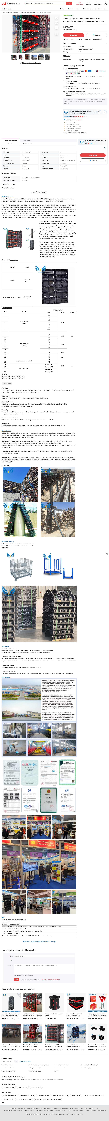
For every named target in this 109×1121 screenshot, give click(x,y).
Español (20, 1110)
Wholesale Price (57, 1108)
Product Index (84, 1108)
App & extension (87, 9)
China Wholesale (47, 1108)
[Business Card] (105, 148)
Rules (106, 9)
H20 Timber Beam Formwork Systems (38, 1065)
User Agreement (64, 1114)
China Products (21, 1108)
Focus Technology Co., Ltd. (43, 1114)
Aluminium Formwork (8, 1087)
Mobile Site (91, 1108)
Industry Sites (65, 1108)
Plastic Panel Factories (43, 1095)
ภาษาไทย (82, 1110)
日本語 (73, 1110)
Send (16, 979)
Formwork (39, 12)
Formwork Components (34, 1071)
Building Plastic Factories (9, 1095)
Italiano (46, 1110)
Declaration (72, 1114)
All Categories (7, 9)
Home (3, 12)
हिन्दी (77, 1110)
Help (78, 9)
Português (26, 1110)
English (14, 1110)
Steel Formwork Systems (61, 1065)
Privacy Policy (80, 1114)
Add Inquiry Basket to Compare (31, 63)
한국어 (68, 1110)
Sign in (105, 4)
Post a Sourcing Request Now (51, 979)
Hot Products (13, 1108)
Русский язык (39, 1110)
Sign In (65, 132)
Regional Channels (74, 1108)
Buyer (69, 9)
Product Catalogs (25, 1061)
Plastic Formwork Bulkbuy (54, 1099)
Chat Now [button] (98, 35)
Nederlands (57, 1110)
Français (32, 1110)
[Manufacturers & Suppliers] (11, 3)
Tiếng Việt (93, 1110)
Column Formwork (8, 1099)
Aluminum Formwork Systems (89, 1065)
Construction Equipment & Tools (27, 12)
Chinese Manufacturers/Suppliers (34, 1108)
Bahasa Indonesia (102, 1110)
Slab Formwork (47, 12)
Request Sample (97, 39)
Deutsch (51, 1110)
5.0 (86, 143)
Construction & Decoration (12, 12)
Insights (97, 1108)
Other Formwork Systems (8, 1071)
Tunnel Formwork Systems (61, 1068)
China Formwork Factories (27, 1095)
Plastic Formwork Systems (9, 1068)
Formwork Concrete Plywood (24, 1099)
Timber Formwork (22, 1087)
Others (56, 1071)
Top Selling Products (7, 1065)
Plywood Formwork (36, 1087)
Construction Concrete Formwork (93, 1095)
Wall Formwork (39, 1099)
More (3, 1102)
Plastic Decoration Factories (60, 1095)
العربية (63, 1110)
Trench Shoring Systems (87, 1068)
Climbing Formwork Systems (35, 1068)
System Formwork (76, 1095)
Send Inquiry (74, 35)
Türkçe (87, 1110)
